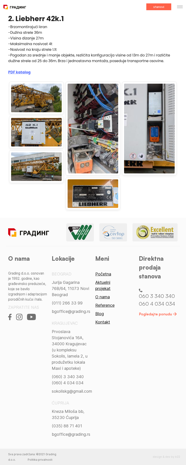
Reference (105, 305)
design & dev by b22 (166, 456)
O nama (102, 297)
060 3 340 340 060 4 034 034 (157, 300)
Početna (103, 274)
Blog (99, 313)
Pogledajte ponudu (155, 314)
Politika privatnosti (40, 459)
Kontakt (102, 322)
